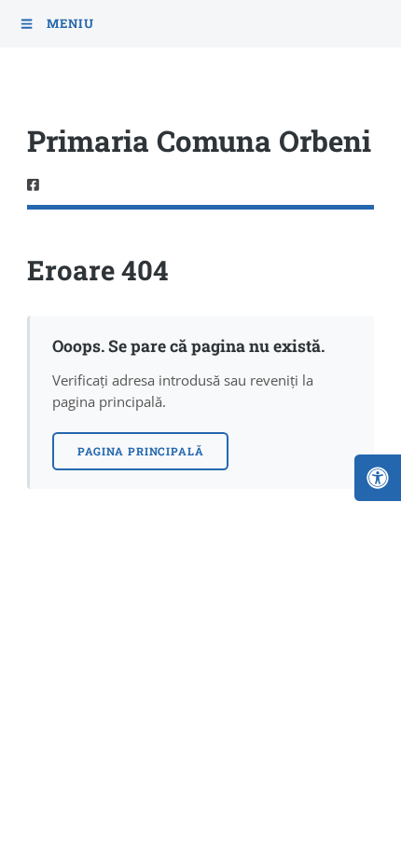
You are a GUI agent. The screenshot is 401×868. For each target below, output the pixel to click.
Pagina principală (140, 451)
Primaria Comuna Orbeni (199, 140)
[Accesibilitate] (377, 477)
